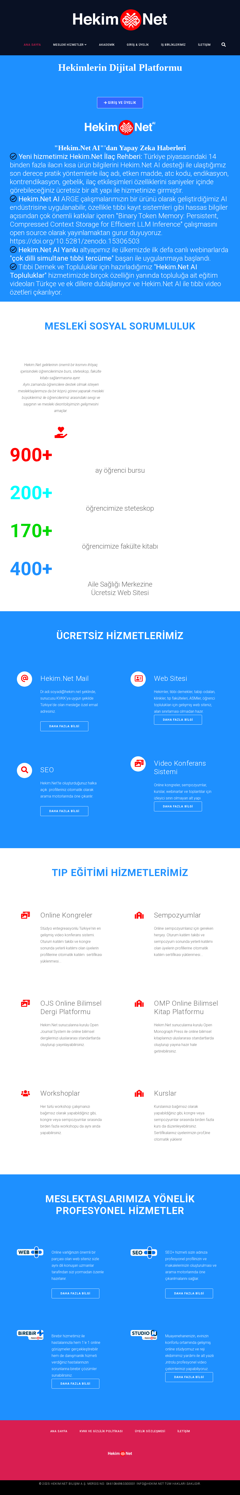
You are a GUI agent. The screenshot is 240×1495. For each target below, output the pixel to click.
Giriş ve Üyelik (121, 103)
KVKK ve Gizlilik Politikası (101, 1431)
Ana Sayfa (32, 44)
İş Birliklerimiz (173, 44)
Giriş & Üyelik (138, 44)
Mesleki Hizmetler (68, 44)
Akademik (107, 44)
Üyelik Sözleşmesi (150, 1431)
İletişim (204, 44)
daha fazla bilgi (64, 726)
